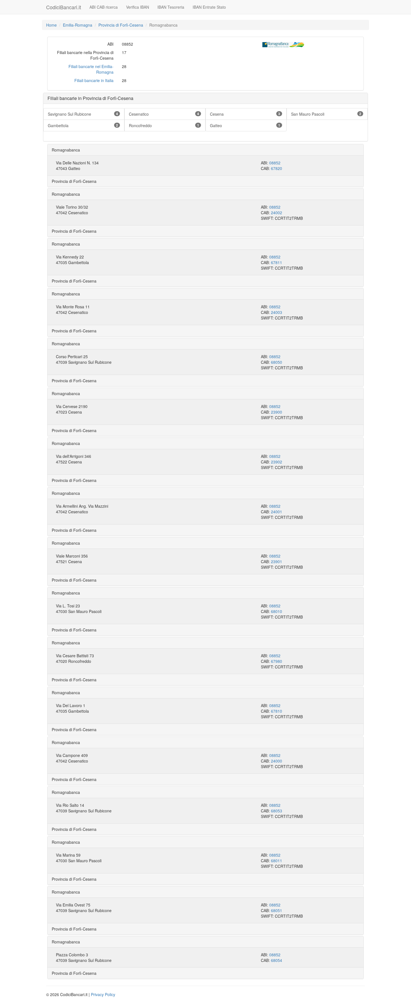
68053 (276, 810)
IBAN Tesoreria (170, 7)
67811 (276, 262)
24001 (276, 511)
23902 (276, 462)
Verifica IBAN (137, 7)
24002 (276, 212)
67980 (276, 661)
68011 (276, 860)
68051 (276, 910)
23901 (276, 561)
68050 (276, 362)
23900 (276, 412)
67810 (276, 711)
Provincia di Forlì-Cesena (120, 25)
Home (51, 25)
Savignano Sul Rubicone (83, 114)
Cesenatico (164, 114)
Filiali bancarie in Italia (94, 80)
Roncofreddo (164, 125)
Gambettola (83, 125)
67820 (276, 168)
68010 (276, 611)
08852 (274, 162)
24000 (276, 761)
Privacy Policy (103, 994)
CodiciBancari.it (63, 7)
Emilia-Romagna (77, 25)
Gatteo (245, 125)
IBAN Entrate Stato (209, 7)
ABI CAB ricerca (103, 7)
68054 (276, 960)
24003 (276, 312)
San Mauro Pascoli (326, 114)
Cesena (245, 114)
